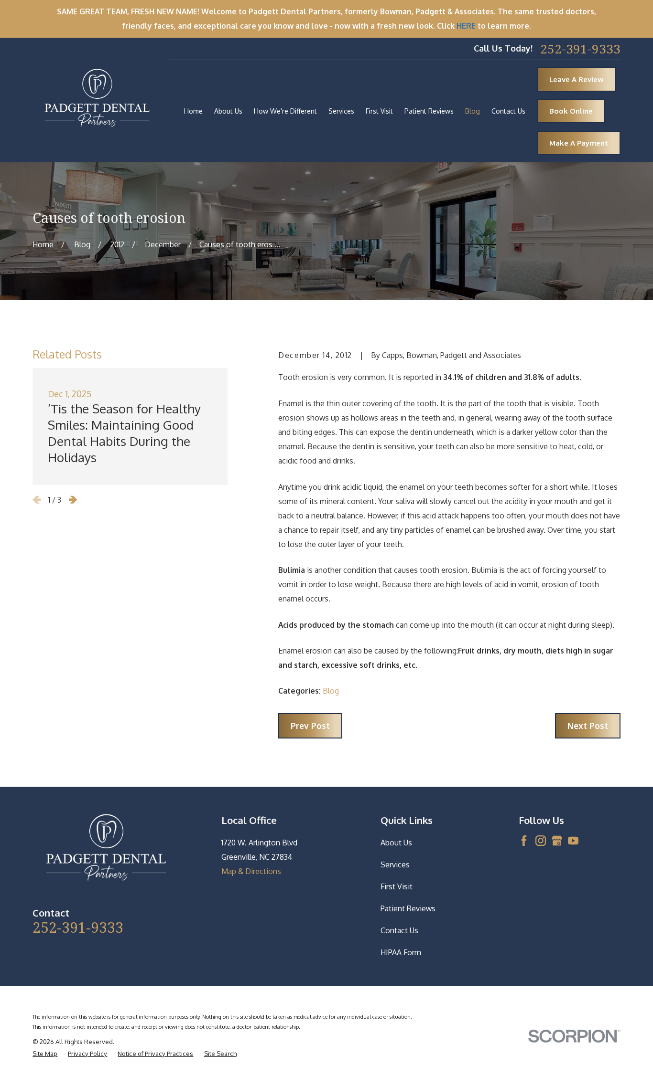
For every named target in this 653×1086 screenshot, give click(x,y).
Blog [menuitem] (472, 111)
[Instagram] (540, 840)
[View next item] (73, 500)
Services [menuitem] (341, 111)
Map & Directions (251, 871)
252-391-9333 (580, 48)
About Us (396, 842)
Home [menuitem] (193, 111)
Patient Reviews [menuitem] (429, 111)
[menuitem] (45, 1054)
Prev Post (310, 725)
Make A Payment (578, 143)
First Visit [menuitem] (379, 111)
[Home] (97, 99)
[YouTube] (573, 840)
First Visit (397, 886)
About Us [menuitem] (228, 111)
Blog (331, 691)
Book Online (571, 111)
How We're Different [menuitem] (285, 111)
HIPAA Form (401, 952)
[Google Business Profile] (557, 840)
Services (395, 864)
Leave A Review (576, 79)
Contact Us (399, 930)
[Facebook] (524, 840)
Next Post (587, 725)
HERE (466, 26)
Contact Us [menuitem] (508, 111)
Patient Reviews (408, 908)
